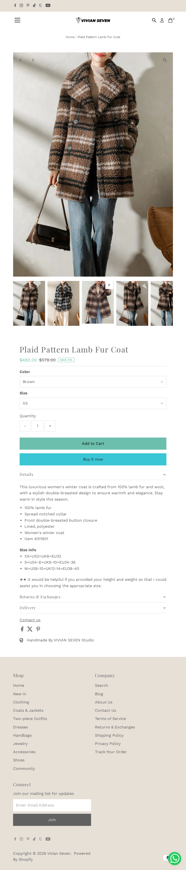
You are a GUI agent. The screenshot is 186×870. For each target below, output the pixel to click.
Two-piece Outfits (30, 718)
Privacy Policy (108, 743)
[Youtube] (48, 6)
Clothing (21, 702)
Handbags (22, 735)
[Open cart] (170, 20)
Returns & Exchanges (115, 727)
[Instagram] (21, 6)
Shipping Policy (109, 735)
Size (23, 393)
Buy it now (93, 459)
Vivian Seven (58, 853)
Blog (99, 694)
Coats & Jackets (28, 710)
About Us (103, 702)
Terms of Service (110, 718)
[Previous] (21, 60)
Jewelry (20, 743)
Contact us (30, 620)
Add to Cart (93, 443)
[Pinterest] (28, 6)
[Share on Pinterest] (38, 630)
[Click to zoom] (165, 60)
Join (52, 819)
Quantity (28, 416)
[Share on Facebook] (23, 630)
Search (101, 685)
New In (19, 694)
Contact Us (105, 710)
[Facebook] (15, 6)
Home (70, 37)
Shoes (18, 760)
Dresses (20, 727)
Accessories (24, 752)
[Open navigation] (17, 20)
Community (24, 768)
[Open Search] (154, 20)
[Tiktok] (34, 6)
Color (25, 371)
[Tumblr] (40, 6)
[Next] (32, 60)
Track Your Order (111, 752)
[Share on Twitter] (30, 630)
